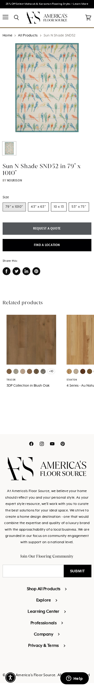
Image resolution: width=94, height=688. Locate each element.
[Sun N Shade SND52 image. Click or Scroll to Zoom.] (47, 90)
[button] (10, 677)
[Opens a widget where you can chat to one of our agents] (74, 678)
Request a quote (47, 229)
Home (7, 36)
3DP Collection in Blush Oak (28, 386)
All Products (28, 36)
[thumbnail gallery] (9, 148)
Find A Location (47, 245)
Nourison (14, 180)
